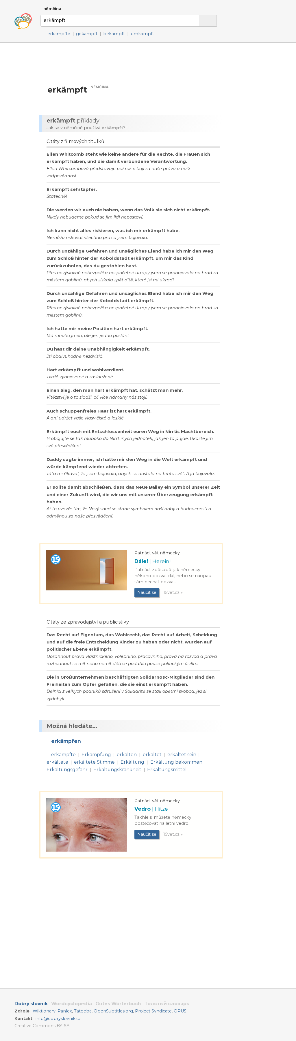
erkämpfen (66, 741)
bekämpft (114, 33)
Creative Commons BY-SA (41, 1025)
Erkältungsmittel (167, 769)
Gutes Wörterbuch (118, 1003)
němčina (52, 8)
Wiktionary (44, 1011)
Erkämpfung (96, 754)
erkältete (57, 762)
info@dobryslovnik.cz (58, 1018)
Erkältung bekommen (176, 762)
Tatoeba (83, 1011)
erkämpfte (58, 33)
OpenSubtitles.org (113, 1011)
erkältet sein (181, 754)
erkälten (127, 754)
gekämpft (86, 33)
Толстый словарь (167, 1003)
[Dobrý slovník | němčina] (23, 21)
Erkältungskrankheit (117, 769)
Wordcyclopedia (71, 1003)
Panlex (65, 1011)
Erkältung (132, 762)
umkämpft (142, 33)
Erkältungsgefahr (67, 769)
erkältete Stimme (94, 762)
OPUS (180, 1011)
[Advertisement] (132, 63)
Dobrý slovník (31, 1003)
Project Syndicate (153, 1011)
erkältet (152, 754)
